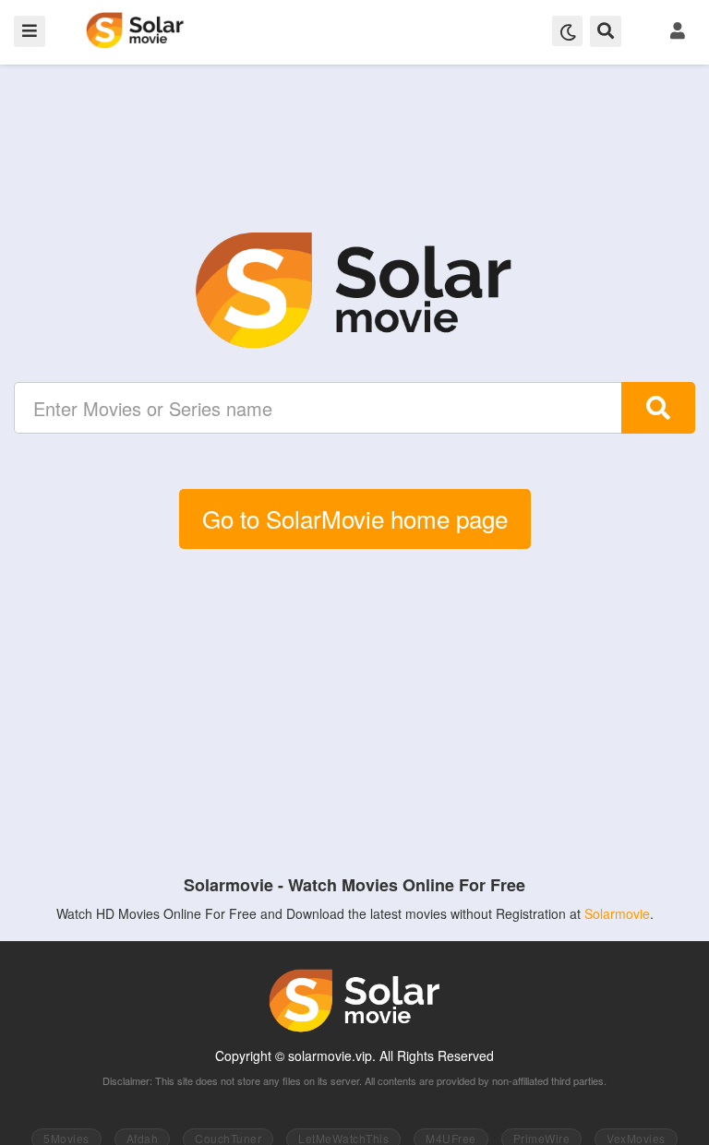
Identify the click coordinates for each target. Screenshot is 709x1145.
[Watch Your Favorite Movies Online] (354, 291)
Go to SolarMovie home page (355, 518)
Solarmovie (617, 913)
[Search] (658, 408)
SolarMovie (135, 30)
